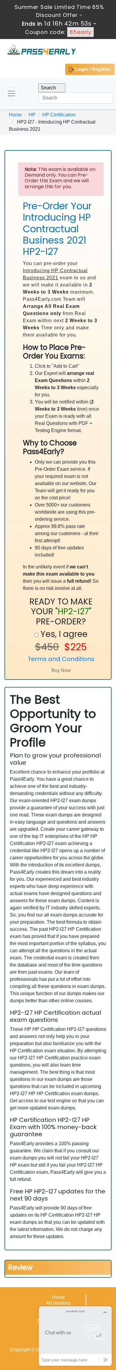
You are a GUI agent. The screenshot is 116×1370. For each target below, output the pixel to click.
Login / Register (92, 69)
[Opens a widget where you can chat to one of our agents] (75, 1336)
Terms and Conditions (61, 659)
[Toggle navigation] (11, 93)
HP (32, 114)
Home (15, 114)
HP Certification (59, 114)
